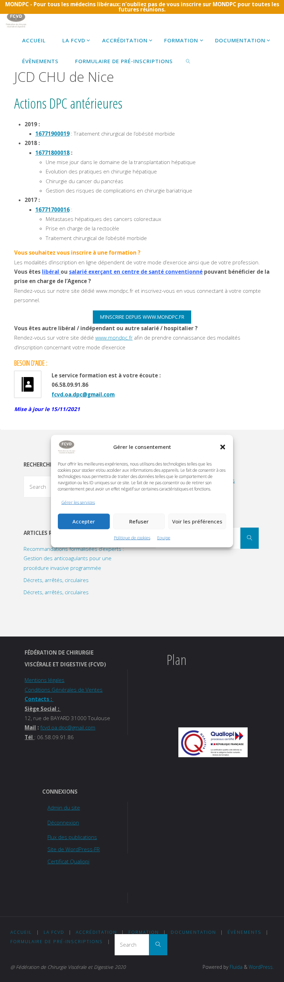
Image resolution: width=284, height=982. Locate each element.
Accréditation (96, 932)
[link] (188, 60)
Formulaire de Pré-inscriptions (56, 942)
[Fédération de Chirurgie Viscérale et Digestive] (16, 19)
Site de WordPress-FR (73, 849)
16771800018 (52, 152)
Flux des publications (72, 837)
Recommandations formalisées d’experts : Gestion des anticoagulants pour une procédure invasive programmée (74, 558)
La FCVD (54, 932)
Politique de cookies (132, 538)
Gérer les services (78, 502)
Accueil (21, 932)
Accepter (83, 521)
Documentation (193, 932)
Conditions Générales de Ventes (64, 689)
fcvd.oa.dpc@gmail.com (83, 394)
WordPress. (261, 967)
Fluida (235, 967)
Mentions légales (44, 679)
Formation (143, 932)
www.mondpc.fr (114, 337)
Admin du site (63, 807)
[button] (222, 446)
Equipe (163, 538)
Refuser (139, 521)
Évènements (244, 932)
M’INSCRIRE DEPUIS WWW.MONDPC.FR (142, 317)
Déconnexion (63, 822)
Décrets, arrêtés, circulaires (56, 580)
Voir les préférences (197, 521)
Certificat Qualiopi (68, 861)
